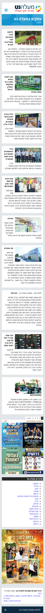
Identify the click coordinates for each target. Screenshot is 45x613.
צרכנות (35, 521)
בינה (40, 593)
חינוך (36, 488)
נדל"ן (36, 501)
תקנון (18, 596)
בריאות (35, 493)
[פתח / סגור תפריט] (6, 10)
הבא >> (28, 418)
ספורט (36, 491)
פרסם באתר (9, 596)
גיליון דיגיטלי (33, 519)
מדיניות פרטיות (15, 601)
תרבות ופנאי (33, 514)
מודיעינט (37, 596)
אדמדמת (35, 506)
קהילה (36, 486)
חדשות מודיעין (27, 596)
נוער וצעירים (33, 511)
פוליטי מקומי (33, 509)
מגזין (36, 498)
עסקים (36, 516)
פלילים (35, 504)
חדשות (35, 483)
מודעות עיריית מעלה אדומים (28, 496)
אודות (5, 601)
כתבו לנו (6, 598)
